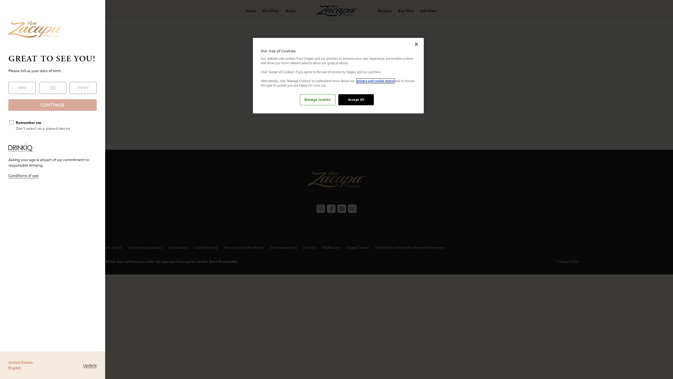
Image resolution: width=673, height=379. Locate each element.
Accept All (356, 100)
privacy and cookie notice (375, 81)
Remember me (28, 122)
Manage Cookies (317, 100)
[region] (338, 75)
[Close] (416, 44)
